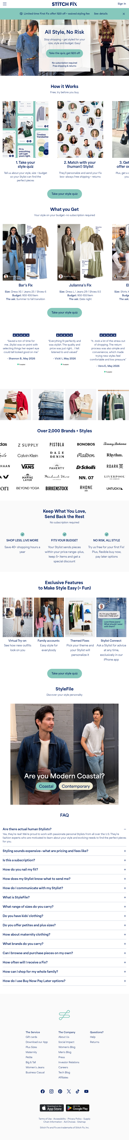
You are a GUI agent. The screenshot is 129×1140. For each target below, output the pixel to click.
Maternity (31, 1052)
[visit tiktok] (77, 1091)
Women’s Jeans (35, 1067)
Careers (63, 1067)
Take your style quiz (65, 193)
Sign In (122, 3)
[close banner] (123, 13)
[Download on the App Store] (52, 1108)
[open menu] (4, 4)
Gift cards (31, 1037)
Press (61, 1057)
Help (92, 1037)
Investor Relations (68, 1062)
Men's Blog (64, 1052)
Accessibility (59, 1119)
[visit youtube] (86, 1091)
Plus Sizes (31, 1047)
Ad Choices (69, 1122)
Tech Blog (64, 1072)
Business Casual (35, 1072)
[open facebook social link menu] (42, 1091)
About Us (63, 1037)
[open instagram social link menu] (51, 1091)
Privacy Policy (75, 1119)
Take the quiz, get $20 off (64, 53)
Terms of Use (45, 1119)
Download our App (37, 1042)
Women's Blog (66, 1047)
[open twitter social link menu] (69, 1091)
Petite (29, 1057)
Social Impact (66, 1042)
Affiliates (63, 1077)
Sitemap (81, 1122)
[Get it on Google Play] (77, 1108)
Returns (94, 1042)
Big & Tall (31, 1062)
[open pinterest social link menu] (60, 1091)
